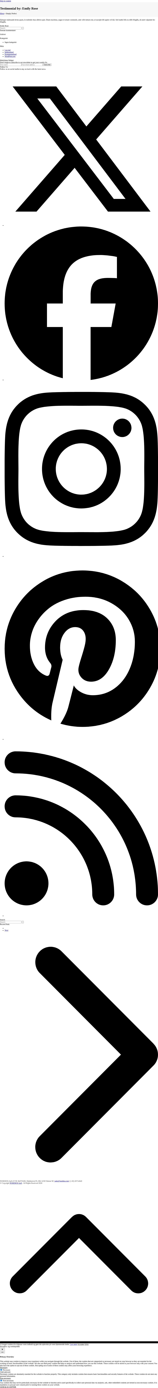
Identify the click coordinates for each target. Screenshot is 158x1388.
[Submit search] (23, 28)
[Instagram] (81, 556)
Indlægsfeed (9, 52)
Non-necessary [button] (5, 1378)
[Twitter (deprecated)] (81, 225)
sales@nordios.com (62, 1181)
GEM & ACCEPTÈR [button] (8, 1387)
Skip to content (5, 1)
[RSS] (81, 916)
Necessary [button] (4, 1368)
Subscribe (47, 65)
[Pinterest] (81, 739)
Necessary (6, 1370)
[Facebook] (81, 380)
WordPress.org (10, 56)
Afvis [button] (86, 1344)
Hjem (2, 14)
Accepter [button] (80, 1344)
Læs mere (73, 1344)
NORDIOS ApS (16, 1183)
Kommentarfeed (10, 54)
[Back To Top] (79, 1342)
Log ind (7, 50)
